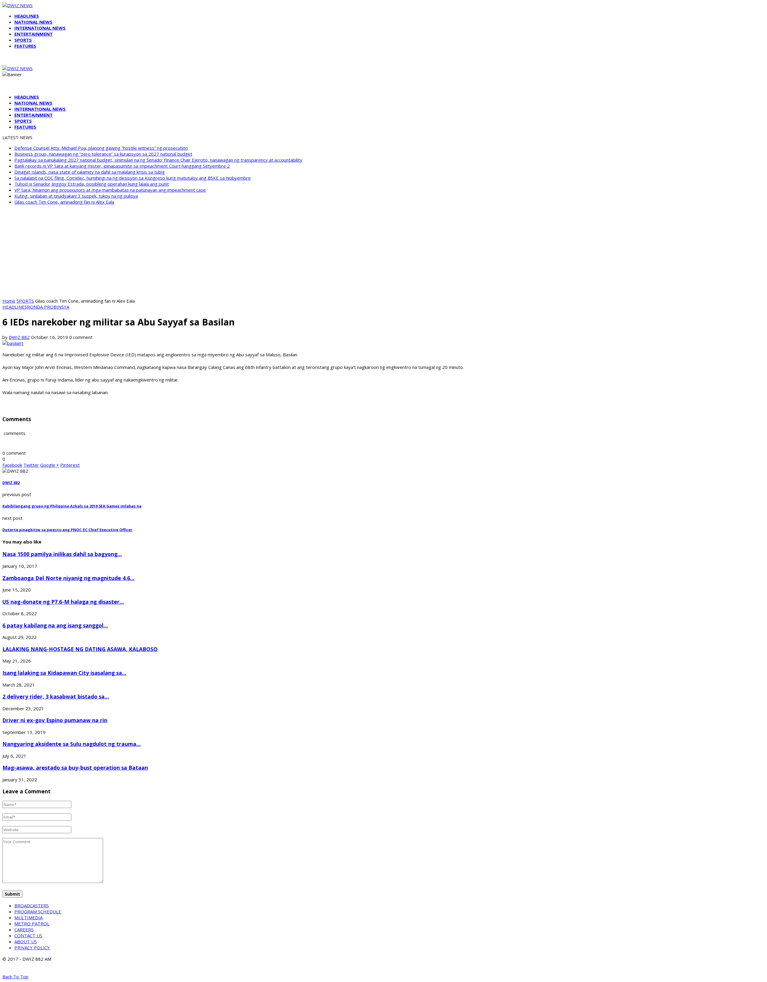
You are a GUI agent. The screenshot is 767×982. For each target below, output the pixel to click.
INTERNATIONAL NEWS (40, 28)
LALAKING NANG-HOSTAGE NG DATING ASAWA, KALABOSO (80, 649)
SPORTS (23, 40)
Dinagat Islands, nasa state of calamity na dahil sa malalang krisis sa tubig (89, 172)
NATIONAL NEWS (33, 22)
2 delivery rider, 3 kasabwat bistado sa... (55, 696)
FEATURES (25, 46)
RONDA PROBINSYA (48, 307)
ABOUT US (25, 942)
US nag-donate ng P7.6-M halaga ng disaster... (63, 601)
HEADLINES (26, 16)
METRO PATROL (31, 924)
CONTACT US (28, 936)
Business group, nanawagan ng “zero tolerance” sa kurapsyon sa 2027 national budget (103, 154)
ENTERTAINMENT (33, 34)
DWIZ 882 (19, 337)
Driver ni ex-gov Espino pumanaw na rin (54, 720)
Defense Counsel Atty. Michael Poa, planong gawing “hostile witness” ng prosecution (101, 148)
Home (8, 301)
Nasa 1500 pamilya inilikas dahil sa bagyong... (62, 554)
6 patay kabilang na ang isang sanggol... (55, 625)
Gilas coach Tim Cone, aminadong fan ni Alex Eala (64, 202)
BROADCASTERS (31, 906)
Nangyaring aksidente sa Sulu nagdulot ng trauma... (71, 743)
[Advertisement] (383, 251)
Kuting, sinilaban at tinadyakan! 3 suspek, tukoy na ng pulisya (76, 196)
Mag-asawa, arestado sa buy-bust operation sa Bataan (75, 767)
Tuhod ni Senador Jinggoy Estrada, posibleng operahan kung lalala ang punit (91, 184)
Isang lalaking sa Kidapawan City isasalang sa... (64, 672)
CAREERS (24, 930)
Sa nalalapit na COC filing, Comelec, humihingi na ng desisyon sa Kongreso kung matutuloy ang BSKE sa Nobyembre (132, 178)
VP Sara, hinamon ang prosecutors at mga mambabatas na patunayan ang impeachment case (110, 190)
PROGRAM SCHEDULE (37, 912)
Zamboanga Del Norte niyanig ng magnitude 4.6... (68, 578)
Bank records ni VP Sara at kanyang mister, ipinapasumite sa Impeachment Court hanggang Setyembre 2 (122, 166)
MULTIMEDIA (28, 918)
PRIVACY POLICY (32, 948)
